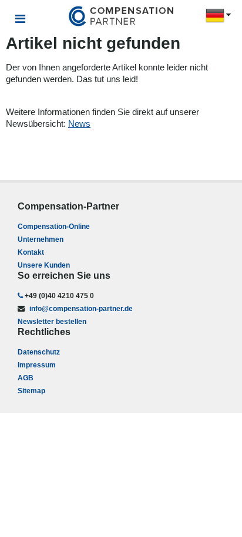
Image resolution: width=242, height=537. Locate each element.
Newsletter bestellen (52, 322)
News (79, 124)
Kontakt (31, 252)
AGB (25, 378)
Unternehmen (40, 239)
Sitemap (31, 391)
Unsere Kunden (44, 265)
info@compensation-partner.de (80, 309)
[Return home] (121, 17)
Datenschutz (39, 352)
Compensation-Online (54, 226)
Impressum (37, 365)
